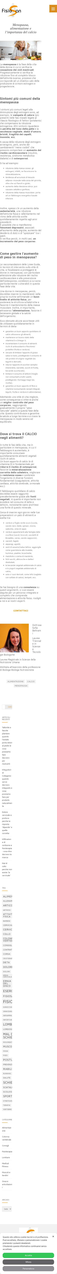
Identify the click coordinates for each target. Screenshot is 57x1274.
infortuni (8, 1020)
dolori (6, 971)
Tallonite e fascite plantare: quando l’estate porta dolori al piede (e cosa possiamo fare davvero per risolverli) (7, 745)
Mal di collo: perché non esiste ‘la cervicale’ (7, 869)
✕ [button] (53, 1236)
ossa (5, 1051)
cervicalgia (11, 929)
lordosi (7, 1029)
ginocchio (8, 1007)
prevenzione (9, 1064)
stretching (8, 1101)
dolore (8, 967)
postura (10, 1059)
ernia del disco (7, 983)
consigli (8, 945)
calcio (31, 681)
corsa (6, 954)
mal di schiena (10, 1035)
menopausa (21, 685)
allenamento (10, 901)
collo (7, 934)
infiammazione (10, 1015)
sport (7, 1096)
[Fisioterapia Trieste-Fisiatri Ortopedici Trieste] (11, 10)
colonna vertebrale (11, 939)
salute (6, 1078)
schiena (10, 1082)
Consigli (5, 1145)
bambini (6, 921)
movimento (8, 1042)
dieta (6, 962)
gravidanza (8, 1011)
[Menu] (53, 8)
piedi (5, 1055)
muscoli (8, 1046)
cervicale (8, 925)
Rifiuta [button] (28, 1262)
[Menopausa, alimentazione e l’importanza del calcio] (20, 50)
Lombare (6, 1157)
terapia (6, 1105)
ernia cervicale (7, 976)
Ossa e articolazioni (7, 1184)
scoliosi (8, 1091)
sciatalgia (9, 1087)
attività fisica (8, 915)
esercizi (10, 991)
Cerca (10, 707)
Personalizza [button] (28, 1268)
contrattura (10, 950)
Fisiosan (9, 996)
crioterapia (8, 958)
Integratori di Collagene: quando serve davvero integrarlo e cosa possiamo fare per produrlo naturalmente (7, 788)
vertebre (7, 1109)
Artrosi (7, 910)
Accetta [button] (28, 1255)
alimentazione (16, 681)
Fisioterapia (7, 1151)
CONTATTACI (20, 610)
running (7, 1073)
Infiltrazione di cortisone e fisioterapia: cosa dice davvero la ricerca (7, 848)
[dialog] (28, 1253)
